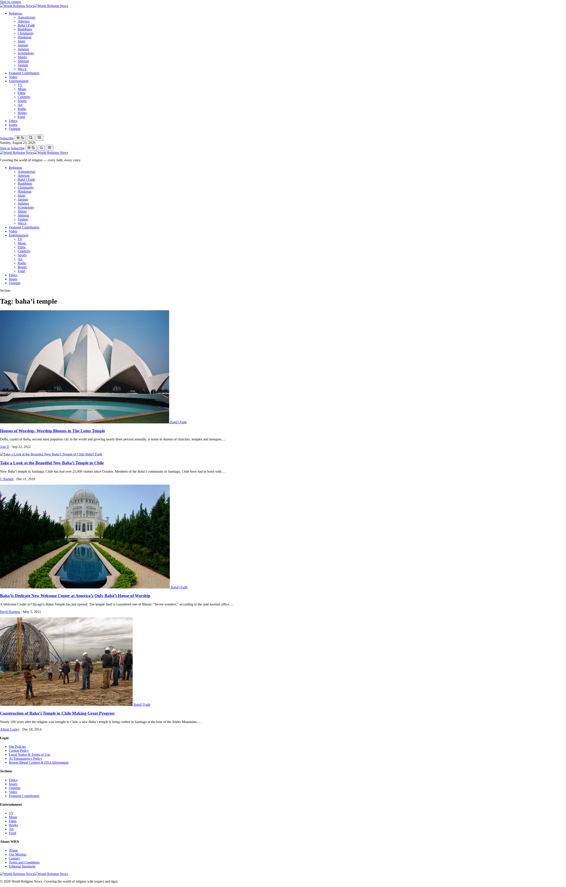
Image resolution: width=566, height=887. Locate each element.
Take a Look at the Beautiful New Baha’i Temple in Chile (52, 463)
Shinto (22, 57)
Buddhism (25, 29)
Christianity (26, 33)
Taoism (23, 65)
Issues (13, 125)
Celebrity (24, 97)
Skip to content (10, 2)
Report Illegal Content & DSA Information (39, 762)
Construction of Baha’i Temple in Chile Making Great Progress (57, 713)
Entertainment (18, 81)
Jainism (23, 45)
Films (21, 93)
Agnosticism (26, 17)
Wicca (22, 69)
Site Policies (17, 746)
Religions (15, 13)
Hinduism (24, 37)
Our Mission (17, 854)
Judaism (23, 49)
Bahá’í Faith (26, 25)
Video (13, 77)
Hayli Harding (10, 612)
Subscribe (7, 138)
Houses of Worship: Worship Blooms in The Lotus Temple (52, 430)
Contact (14, 858)
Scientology (26, 53)
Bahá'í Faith (178, 422)
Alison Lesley (9, 729)
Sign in (5, 148)
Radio (22, 109)
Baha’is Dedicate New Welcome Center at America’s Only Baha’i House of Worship (75, 595)
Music (22, 89)
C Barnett (6, 479)
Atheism (23, 21)
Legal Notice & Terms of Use (29, 754)
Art (20, 105)
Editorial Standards (22, 866)
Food (21, 117)
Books (22, 113)
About (13, 850)
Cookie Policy (19, 750)
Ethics (13, 121)
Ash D (4, 447)
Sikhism (23, 61)
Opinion (14, 129)
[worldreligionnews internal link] (34, 6)
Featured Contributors (24, 73)
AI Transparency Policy (25, 758)
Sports (22, 101)
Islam (21, 41)
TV (20, 85)
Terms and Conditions (24, 862)
